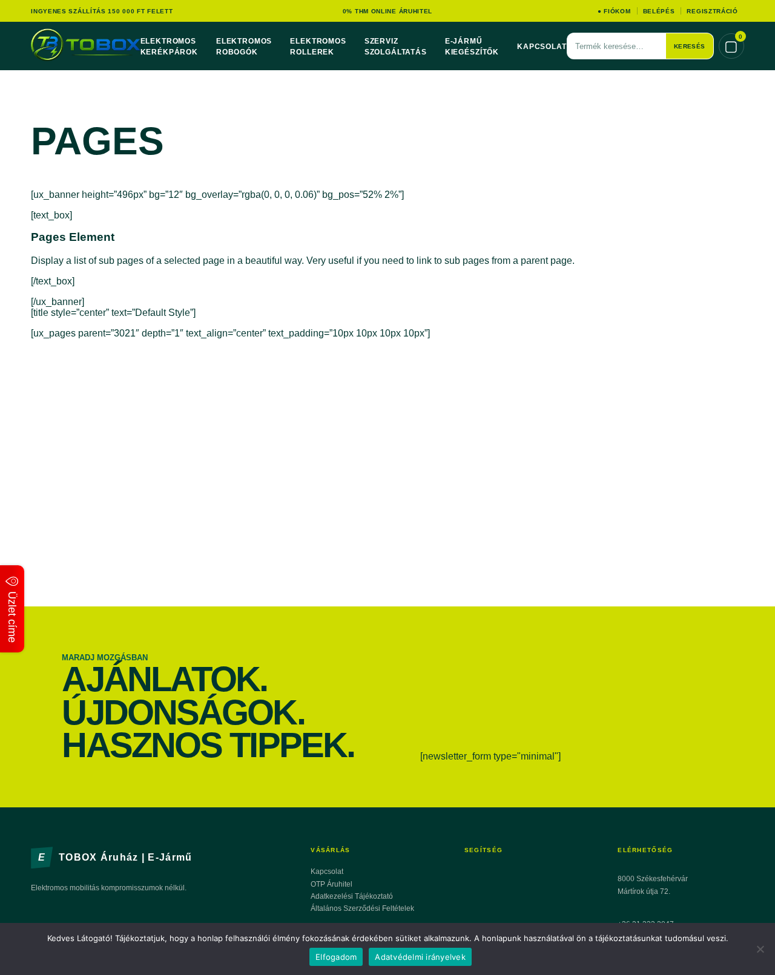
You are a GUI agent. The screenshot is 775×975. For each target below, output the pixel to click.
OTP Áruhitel (331, 884)
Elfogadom (336, 957)
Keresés (689, 46)
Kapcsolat (542, 46)
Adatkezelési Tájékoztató (352, 896)
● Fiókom (614, 11)
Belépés (659, 11)
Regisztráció (712, 11)
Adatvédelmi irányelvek (420, 957)
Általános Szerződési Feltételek (362, 908)
